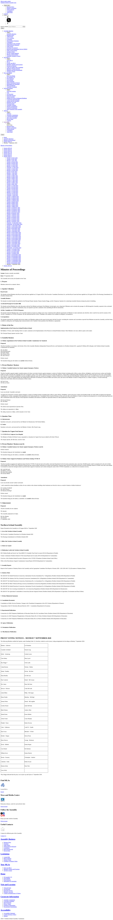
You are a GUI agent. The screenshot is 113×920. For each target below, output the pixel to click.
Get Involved (10, 94)
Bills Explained (7, 858)
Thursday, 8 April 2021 (12, 193)
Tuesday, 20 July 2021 (12, 157)
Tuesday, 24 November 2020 (14, 234)
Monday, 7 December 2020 (13, 229)
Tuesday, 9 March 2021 (12, 202)
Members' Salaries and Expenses (15, 64)
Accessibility (6, 910)
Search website (4, 26)
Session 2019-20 (8, 153)
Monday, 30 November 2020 (14, 232)
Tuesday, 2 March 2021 (12, 205)
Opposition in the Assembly (13, 43)
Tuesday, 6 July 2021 (12, 159)
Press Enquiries (10, 81)
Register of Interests (11, 66)
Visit (8, 92)
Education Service (11, 95)
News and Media (8, 73)
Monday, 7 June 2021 (12, 173)
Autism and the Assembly (13, 101)
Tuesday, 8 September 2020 (13, 263)
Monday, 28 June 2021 (12, 163)
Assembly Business (8, 31)
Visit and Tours (7, 887)
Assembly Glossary (11, 105)
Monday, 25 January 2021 (13, 218)
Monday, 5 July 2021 (12, 160)
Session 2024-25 (8, 149)
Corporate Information (12, 116)
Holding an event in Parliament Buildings (17, 98)
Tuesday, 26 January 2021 (13, 217)
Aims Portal (10, 12)
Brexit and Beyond (8, 849)
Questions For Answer (12, 47)
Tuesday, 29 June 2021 (12, 162)
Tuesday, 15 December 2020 (14, 225)
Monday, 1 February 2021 (13, 216)
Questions (6, 843)
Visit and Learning (8, 88)
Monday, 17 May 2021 (12, 180)
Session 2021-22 (8, 265)
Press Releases (10, 78)
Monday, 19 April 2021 (12, 189)
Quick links (6, 122)
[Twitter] (9, 21)
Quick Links (7, 5)
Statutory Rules (7, 860)
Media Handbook (11, 85)
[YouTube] (8, 17)
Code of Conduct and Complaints (15, 67)
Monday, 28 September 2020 (14, 256)
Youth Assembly (11, 97)
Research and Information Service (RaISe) (17, 49)
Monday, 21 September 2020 (14, 258)
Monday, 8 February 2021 (13, 213)
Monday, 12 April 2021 (12, 192)
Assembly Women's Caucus (13, 56)
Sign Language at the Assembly (14, 109)
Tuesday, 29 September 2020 (14, 254)
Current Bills (7, 857)
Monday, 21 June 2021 (12, 166)
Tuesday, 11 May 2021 (12, 181)
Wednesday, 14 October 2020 (14, 247)
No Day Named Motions (13, 53)
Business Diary (10, 7)
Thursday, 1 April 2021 (12, 195)
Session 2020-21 (8, 141)
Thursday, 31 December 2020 (14, 223)
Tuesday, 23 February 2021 (13, 207)
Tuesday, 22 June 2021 (12, 164)
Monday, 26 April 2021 (12, 187)
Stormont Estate (10, 103)
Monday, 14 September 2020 (14, 261)
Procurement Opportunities (10, 906)
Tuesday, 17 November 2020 (14, 236)
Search (2, 791)
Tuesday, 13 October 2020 (13, 249)
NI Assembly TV (11, 77)
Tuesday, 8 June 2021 (12, 171)
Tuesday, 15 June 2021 (12, 169)
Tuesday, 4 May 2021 (12, 184)
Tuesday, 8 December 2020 (13, 228)
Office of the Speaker (12, 50)
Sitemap (6, 916)
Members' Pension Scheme (13, 68)
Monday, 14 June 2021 (12, 170)
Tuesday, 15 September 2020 (14, 260)
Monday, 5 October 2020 (13, 253)
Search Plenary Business (13, 41)
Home (5, 137)
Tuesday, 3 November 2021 (13, 242)
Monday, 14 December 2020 (14, 227)
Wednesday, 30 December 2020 (14, 224)
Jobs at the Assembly (12, 118)
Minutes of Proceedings (12, 54)
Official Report (10, 9)
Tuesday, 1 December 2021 (13, 231)
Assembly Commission (12, 115)
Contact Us (3, 836)
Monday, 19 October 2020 (13, 246)
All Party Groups (11, 71)
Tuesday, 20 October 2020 (13, 245)
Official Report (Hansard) (13, 45)
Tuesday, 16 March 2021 (13, 199)
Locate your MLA (11, 63)
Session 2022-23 (8, 155)
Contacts (6, 13)
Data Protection (7, 902)
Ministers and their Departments (14, 70)
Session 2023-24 (8, 151)
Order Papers (10, 46)
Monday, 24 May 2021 (12, 177)
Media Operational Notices (13, 82)
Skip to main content (6, 1)
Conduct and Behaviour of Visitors (12, 893)
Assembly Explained (12, 87)
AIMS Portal (10, 36)
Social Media (10, 80)
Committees (10, 11)
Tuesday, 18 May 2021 (12, 178)
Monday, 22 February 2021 (13, 210)
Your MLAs (7, 57)
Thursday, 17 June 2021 (12, 167)
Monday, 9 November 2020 (13, 240)
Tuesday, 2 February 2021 (13, 214)
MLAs (8, 61)
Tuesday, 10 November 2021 (14, 239)
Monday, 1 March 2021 (12, 206)
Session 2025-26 (8, 148)
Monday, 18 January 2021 (13, 221)
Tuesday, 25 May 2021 (12, 175)
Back (8, 32)
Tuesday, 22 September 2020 (14, 257)
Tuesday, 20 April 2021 (12, 188)
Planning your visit (11, 102)
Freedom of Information (9, 905)
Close (2, 134)
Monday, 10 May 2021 (12, 182)
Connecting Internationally (13, 99)
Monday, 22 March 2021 (13, 198)
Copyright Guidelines (9, 901)
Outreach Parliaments (12, 108)
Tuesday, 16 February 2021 (13, 211)
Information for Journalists (13, 84)
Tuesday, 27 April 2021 (12, 185)
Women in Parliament (12, 106)
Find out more (4, 806)
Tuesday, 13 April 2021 (12, 191)
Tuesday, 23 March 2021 (13, 196)
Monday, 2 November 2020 (13, 243)
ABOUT (6, 110)
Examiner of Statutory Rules (10, 861)
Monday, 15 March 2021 (13, 200)
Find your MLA (8, 868)
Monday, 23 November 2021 (14, 235)
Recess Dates (10, 119)
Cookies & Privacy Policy (10, 914)
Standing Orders (11, 52)
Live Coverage (10, 38)
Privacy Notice (7, 904)
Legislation (9, 39)
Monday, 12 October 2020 (13, 250)
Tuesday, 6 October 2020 (13, 252)
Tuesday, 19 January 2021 (13, 220)
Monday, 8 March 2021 (12, 203)
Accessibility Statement (9, 913)
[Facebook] (8, 24)
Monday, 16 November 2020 (14, 238)
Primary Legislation (11, 8)
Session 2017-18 (8, 152)
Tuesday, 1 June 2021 (12, 174)
